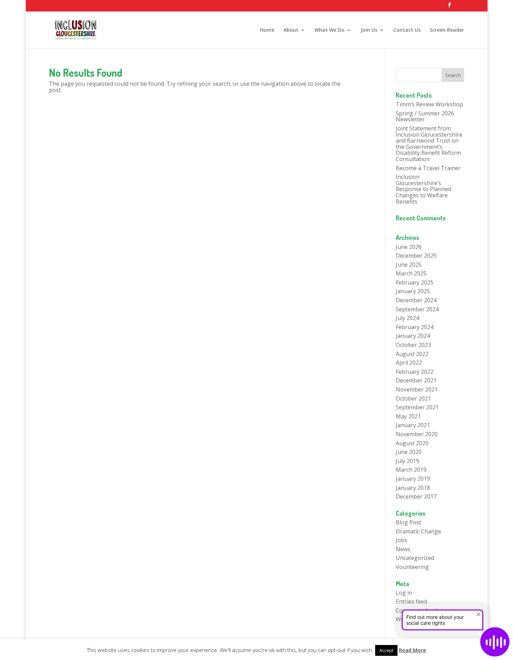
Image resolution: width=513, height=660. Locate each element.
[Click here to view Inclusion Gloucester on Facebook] (449, 7)
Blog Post (408, 522)
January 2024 (413, 336)
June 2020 (409, 452)
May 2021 (408, 416)
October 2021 (413, 398)
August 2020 (412, 443)
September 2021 (417, 407)
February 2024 (414, 327)
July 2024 (407, 318)
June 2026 (409, 247)
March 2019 (411, 469)
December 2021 (416, 380)
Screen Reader (447, 30)
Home (267, 30)
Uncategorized (415, 558)
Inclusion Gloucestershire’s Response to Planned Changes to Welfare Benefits (423, 189)
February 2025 (414, 282)
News (403, 549)
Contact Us (407, 30)
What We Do (329, 30)
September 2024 (417, 309)
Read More (412, 649)
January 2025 (413, 291)
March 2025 (411, 273)
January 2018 (413, 488)
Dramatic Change (418, 531)
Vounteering (412, 567)
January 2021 (413, 425)
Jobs (401, 540)
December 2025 (416, 255)
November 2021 (417, 389)
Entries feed (411, 601)
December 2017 (416, 496)
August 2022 (412, 354)
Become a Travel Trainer (428, 168)
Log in (404, 593)
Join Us (368, 30)
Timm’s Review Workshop (429, 104)
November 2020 (417, 434)
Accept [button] (386, 650)
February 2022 (414, 371)
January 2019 (413, 479)
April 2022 (409, 362)
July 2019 (407, 461)
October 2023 (413, 345)
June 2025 (409, 264)
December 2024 (416, 300)
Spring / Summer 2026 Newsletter (425, 116)
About (290, 30)
